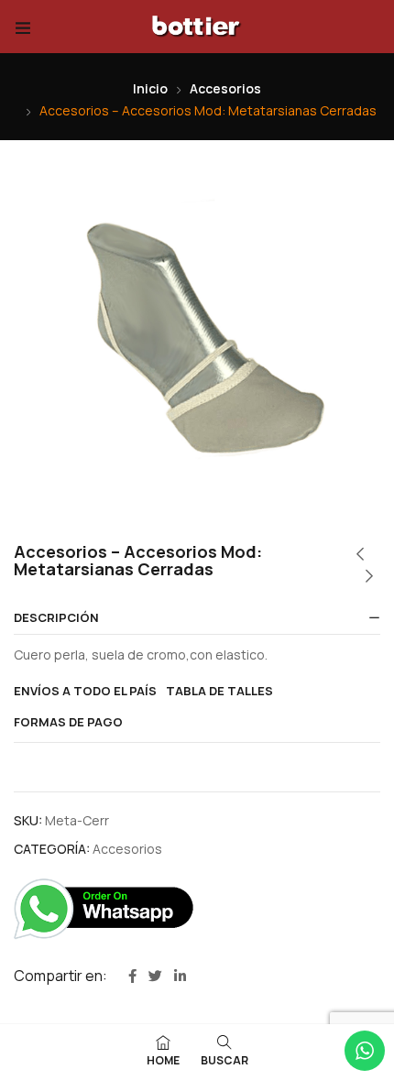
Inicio (150, 88)
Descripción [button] (56, 618)
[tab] (197, 618)
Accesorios (225, 88)
